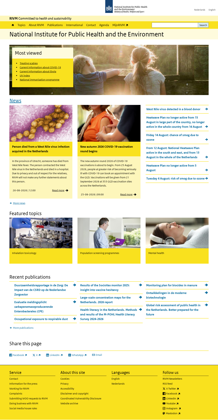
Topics (21, 25)
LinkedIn (181, 398)
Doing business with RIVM (23, 403)
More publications (23, 327)
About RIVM (36, 25)
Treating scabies (29, 63)
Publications (55, 25)
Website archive (69, 403)
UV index (25, 75)
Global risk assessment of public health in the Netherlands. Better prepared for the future (173, 309)
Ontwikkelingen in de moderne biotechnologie (166, 295)
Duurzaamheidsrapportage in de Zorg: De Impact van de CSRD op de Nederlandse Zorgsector (41, 289)
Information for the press (23, 383)
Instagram (182, 408)
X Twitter (181, 388)
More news (19, 203)
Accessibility (67, 388)
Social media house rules (23, 408)
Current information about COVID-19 (40, 67)
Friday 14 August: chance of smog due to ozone (172, 137)
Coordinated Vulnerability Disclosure (80, 398)
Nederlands (199, 9)
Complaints (15, 393)
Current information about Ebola (38, 71)
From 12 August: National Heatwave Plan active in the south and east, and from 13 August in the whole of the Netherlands (172, 152)
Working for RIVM (19, 388)
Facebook (182, 393)
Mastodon (182, 413)
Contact (91, 25)
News (15, 100)
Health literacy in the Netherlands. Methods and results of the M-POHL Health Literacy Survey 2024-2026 (108, 314)
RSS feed (168, 383)
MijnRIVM (121, 25)
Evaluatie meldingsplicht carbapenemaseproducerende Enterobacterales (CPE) (33, 306)
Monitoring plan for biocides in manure (171, 285)
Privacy (64, 383)
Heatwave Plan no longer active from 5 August (171, 168)
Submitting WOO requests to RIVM (28, 398)
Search (203, 25)
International (74, 25)
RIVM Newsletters (172, 378)
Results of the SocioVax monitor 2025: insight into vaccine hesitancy (105, 287)
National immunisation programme (39, 79)
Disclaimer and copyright (74, 393)
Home (12, 25)
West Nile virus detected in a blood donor (173, 109)
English (212, 9)
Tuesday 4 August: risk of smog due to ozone (175, 178)
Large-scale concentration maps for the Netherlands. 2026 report (105, 300)
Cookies (64, 378)
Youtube (181, 403)
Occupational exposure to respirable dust (41, 319)
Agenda (104, 25)
